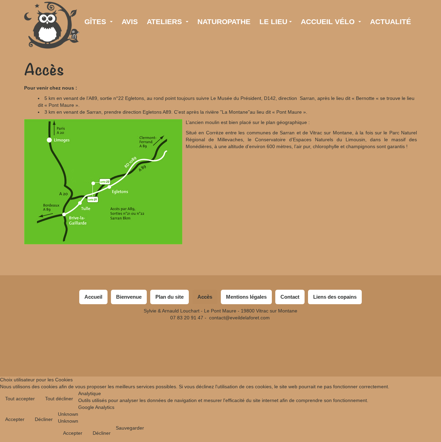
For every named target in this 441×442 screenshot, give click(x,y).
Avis (130, 21)
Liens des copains (335, 297)
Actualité (390, 21)
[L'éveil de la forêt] (51, 11)
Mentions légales (246, 297)
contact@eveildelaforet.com (239, 317)
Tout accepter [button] (20, 398)
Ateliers (165, 21)
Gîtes (96, 21)
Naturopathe (223, 21)
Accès (44, 70)
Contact (289, 297)
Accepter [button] (14, 419)
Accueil (93, 297)
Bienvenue (129, 297)
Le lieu (273, 21)
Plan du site (169, 297)
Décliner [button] (44, 419)
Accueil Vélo (329, 21)
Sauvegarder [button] (130, 428)
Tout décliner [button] (59, 398)
